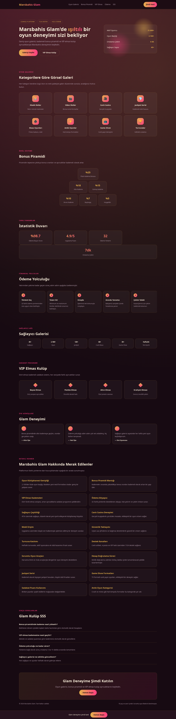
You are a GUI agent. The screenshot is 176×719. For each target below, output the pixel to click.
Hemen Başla (88, 692)
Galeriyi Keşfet (28, 52)
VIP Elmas (98, 4)
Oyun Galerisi (73, 4)
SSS (114, 4)
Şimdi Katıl (150, 4)
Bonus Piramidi (86, 4)
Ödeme (108, 4)
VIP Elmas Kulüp (49, 52)
